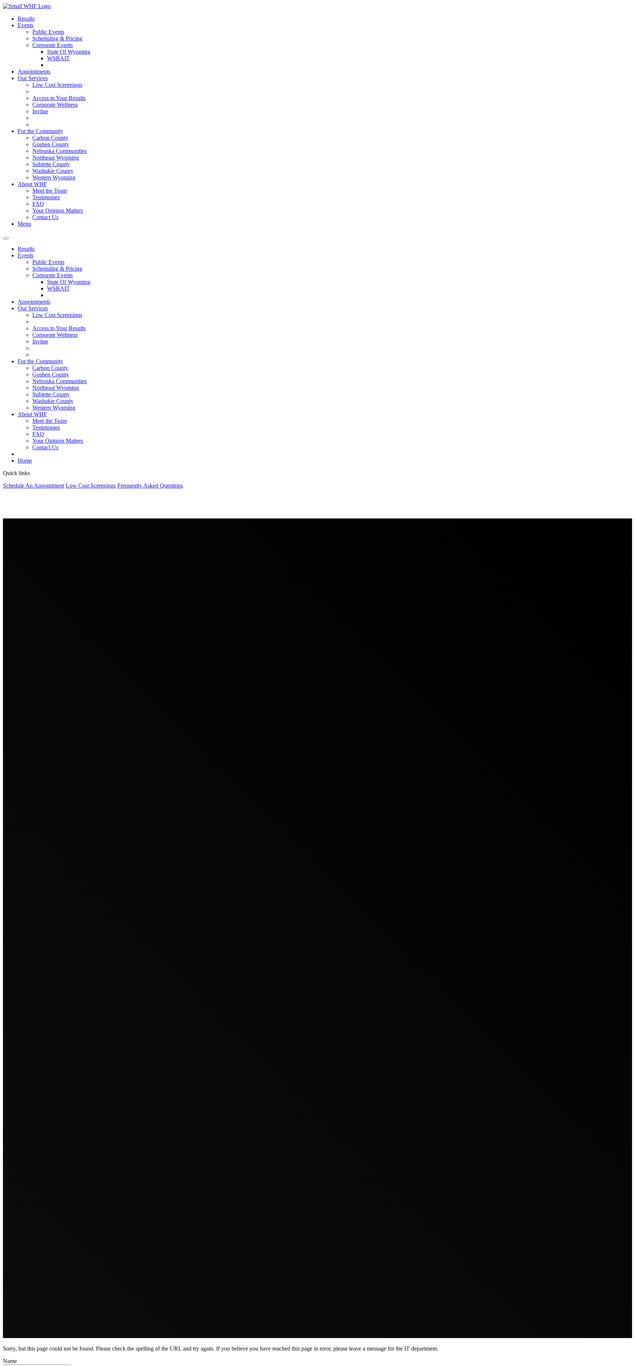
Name (10, 1361)
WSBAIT (58, 58)
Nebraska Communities (59, 151)
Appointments (34, 71)
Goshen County (50, 144)
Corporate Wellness (55, 104)
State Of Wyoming (68, 52)
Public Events (48, 32)
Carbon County (50, 138)
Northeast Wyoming (55, 157)
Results (26, 18)
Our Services (33, 78)
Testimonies (46, 197)
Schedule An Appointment (33, 485)
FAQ (38, 204)
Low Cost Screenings (57, 85)
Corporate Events (52, 45)
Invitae (40, 111)
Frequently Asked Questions (150, 485)
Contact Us (45, 217)
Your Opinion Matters (57, 210)
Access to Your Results (59, 98)
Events (25, 25)
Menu (24, 224)
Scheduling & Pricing (57, 38)
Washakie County (52, 171)
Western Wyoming (53, 177)
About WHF (32, 184)
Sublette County (51, 164)
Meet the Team (49, 191)
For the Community (40, 131)
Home (25, 460)
